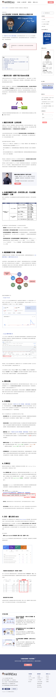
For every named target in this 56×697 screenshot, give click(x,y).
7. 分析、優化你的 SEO (7, 69)
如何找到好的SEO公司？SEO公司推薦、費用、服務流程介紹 (47, 102)
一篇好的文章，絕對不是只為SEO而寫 (10, 59)
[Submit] (43, 13)
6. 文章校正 (5, 67)
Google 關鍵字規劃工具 (8, 333)
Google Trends (6, 297)
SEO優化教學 (23, 2)
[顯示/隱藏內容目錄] (27, 57)
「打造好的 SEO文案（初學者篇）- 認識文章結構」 (19, 431)
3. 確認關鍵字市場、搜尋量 (8, 63)
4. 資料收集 (5, 64)
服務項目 (29, 2)
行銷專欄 (18, 2)
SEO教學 (6, 7)
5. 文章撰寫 (5, 66)
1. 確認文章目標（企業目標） (9, 60)
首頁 (3, 7)
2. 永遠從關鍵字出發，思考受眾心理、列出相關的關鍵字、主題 (15, 61)
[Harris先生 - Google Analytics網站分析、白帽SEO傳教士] (8, 2)
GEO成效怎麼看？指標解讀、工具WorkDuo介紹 (47, 107)
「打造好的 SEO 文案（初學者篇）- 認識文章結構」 (21, 404)
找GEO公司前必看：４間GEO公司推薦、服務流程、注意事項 (47, 98)
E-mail (43, 117)
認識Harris (35, 2)
